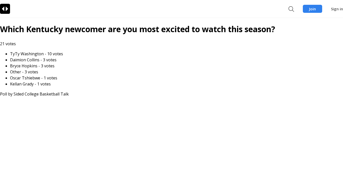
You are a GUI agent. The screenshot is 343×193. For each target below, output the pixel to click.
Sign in (337, 8)
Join (312, 8)
